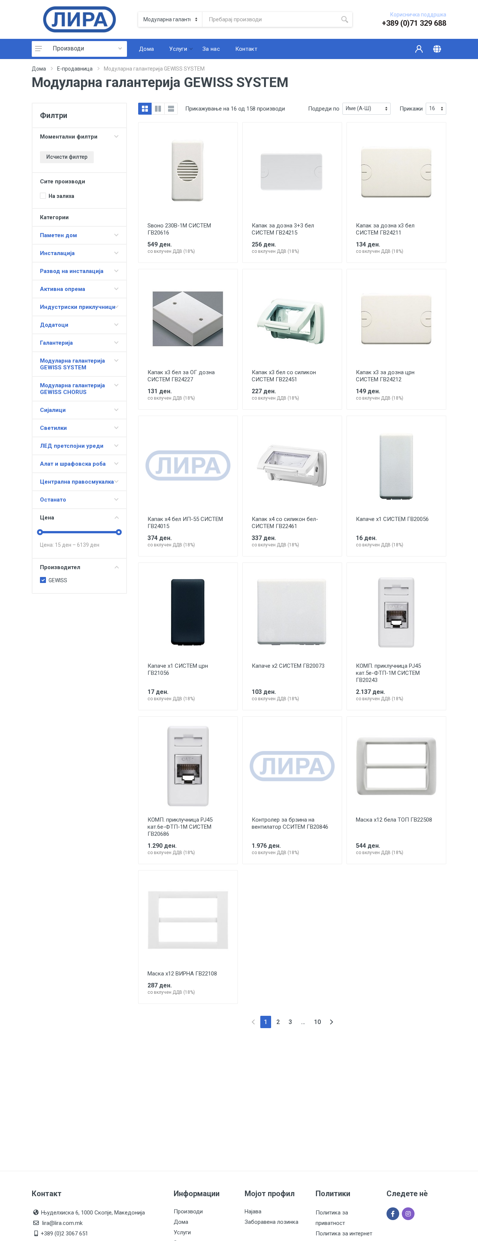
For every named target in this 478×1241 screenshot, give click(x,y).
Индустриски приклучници (77, 307)
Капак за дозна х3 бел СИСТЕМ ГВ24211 (385, 229)
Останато (53, 499)
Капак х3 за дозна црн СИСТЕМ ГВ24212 (385, 376)
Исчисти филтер (66, 157)
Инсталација (57, 253)
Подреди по (323, 108)
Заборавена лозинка (271, 1222)
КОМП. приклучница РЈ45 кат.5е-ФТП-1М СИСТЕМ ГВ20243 (388, 673)
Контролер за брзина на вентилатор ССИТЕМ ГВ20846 (290, 823)
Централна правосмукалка (77, 481)
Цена (47, 517)
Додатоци (54, 325)
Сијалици (53, 410)
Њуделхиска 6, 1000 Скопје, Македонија (93, 1212)
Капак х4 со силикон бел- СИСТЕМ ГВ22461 (285, 523)
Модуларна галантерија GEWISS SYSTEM (72, 364)
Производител (60, 567)
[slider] (40, 532)
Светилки (53, 428)
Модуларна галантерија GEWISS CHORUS (72, 388)
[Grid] (145, 109)
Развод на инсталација (71, 271)
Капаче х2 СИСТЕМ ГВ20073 (288, 666)
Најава (253, 1211)
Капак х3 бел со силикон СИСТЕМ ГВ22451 (284, 376)
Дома (39, 69)
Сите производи (62, 181)
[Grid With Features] (158, 109)
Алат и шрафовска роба (73, 463)
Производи (68, 48)
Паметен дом (58, 235)
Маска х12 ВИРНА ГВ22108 (182, 973)
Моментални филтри (68, 136)
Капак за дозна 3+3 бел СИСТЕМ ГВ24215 (283, 229)
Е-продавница (75, 69)
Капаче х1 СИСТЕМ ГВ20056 (392, 519)
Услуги (182, 1232)
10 (317, 1022)
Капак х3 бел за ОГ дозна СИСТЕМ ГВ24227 (181, 376)
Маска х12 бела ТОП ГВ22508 (394, 819)
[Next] (331, 1022)
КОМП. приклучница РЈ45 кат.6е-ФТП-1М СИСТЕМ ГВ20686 (180, 826)
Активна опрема (62, 289)
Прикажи (411, 108)
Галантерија (56, 342)
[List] (171, 109)
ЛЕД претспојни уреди (71, 446)
